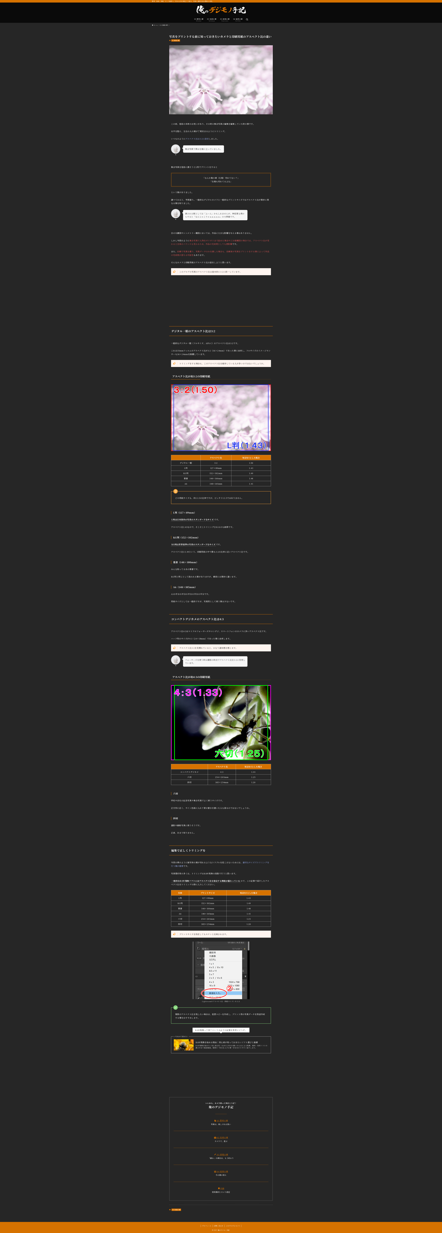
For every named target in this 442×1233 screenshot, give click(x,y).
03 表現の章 (175, 40)
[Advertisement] (221, 299)
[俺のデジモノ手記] (221, 10)
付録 (222, 1188)
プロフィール (206, 1226)
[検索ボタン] (247, 19)
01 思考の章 (222, 1120)
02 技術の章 (222, 1137)
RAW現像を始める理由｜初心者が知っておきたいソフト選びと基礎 (227, 1042)
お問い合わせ (218, 1226)
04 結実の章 (222, 1171)
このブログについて (233, 1226)
